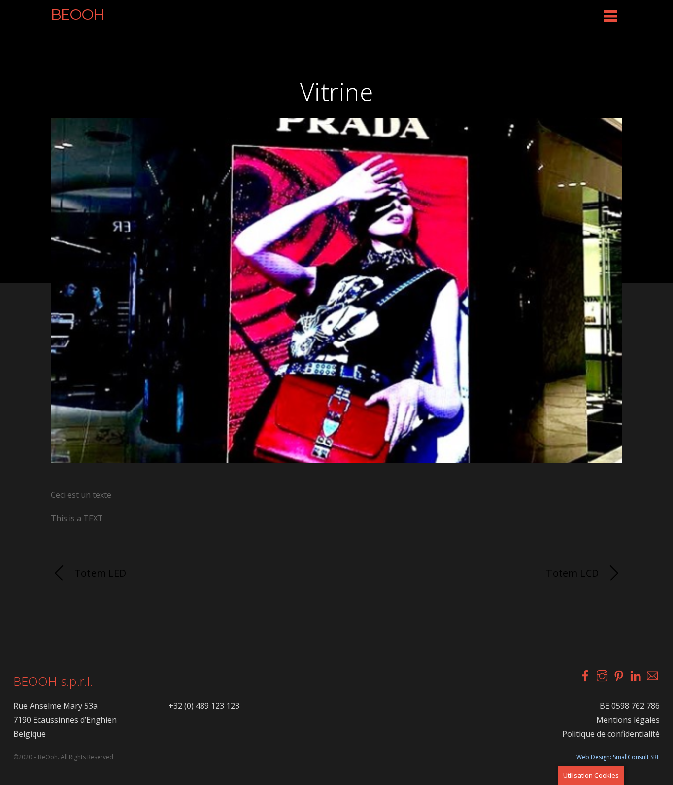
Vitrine (336, 91)
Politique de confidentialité (611, 733)
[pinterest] (618, 674)
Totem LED (100, 573)
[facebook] (585, 674)
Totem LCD (572, 573)
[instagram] (601, 674)
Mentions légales (628, 720)
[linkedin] (635, 674)
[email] (652, 674)
